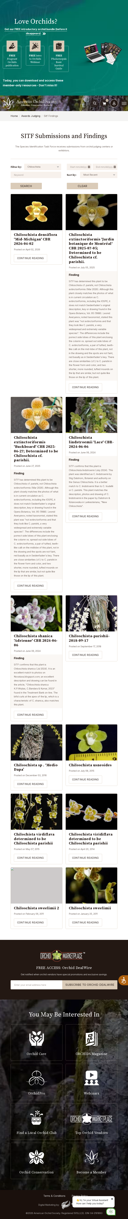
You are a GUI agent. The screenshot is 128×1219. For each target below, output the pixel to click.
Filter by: (16, 167)
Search (26, 186)
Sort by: (71, 175)
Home (14, 115)
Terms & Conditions (54, 1195)
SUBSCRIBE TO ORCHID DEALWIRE (89, 984)
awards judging (30, 115)
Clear (82, 186)
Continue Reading (30, 258)
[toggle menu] (124, 103)
